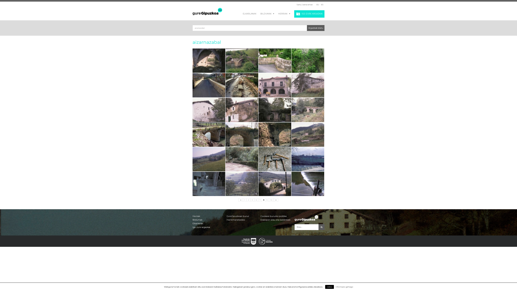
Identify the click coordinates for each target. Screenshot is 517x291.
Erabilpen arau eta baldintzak (275, 220)
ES (322, 5)
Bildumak (265, 14)
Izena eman (308, 5)
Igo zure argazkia (312, 14)
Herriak (282, 14)
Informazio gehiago (344, 287)
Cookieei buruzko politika (274, 216)
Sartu (299, 5)
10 (271, 200)
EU (318, 5)
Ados (329, 287)
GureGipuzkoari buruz (238, 216)
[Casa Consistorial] (274, 85)
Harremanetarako (236, 220)
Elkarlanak (249, 14)
